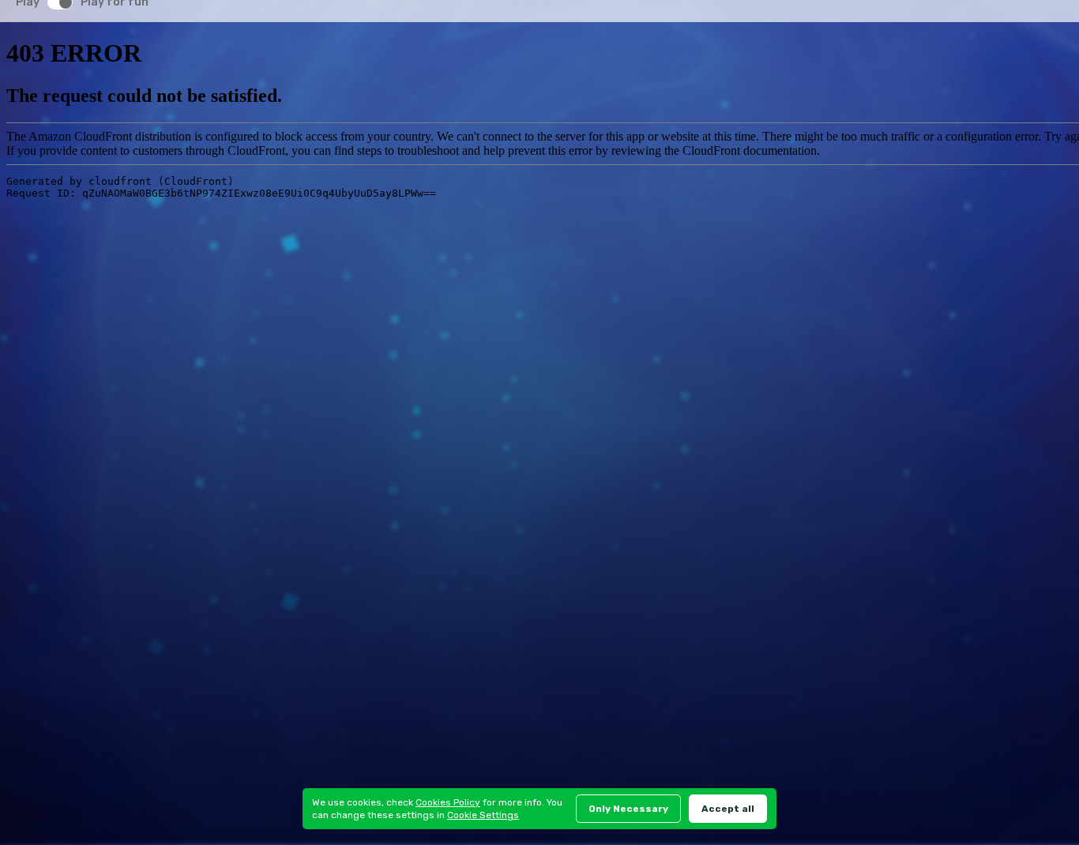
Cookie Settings (483, 815)
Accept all (727, 808)
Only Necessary (628, 808)
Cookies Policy (447, 802)
